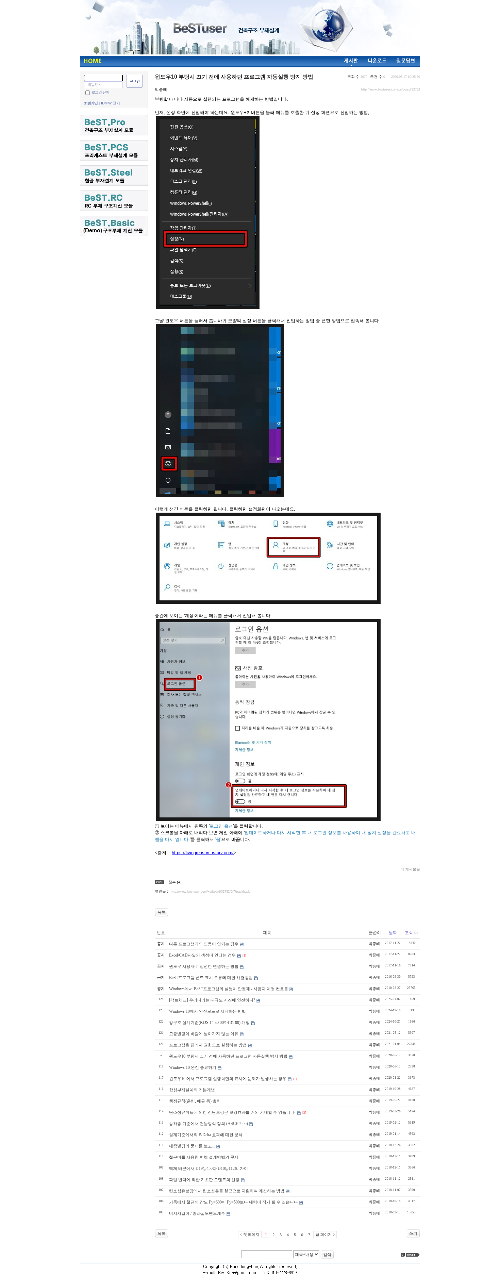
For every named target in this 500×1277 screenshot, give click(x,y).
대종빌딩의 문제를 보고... (192, 1146)
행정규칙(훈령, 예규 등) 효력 (195, 1101)
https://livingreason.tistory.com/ (203, 852)
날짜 (393, 932)
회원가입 (91, 103)
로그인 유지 (100, 92)
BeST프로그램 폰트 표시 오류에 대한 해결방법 (211, 977)
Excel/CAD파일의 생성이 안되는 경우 (202, 955)
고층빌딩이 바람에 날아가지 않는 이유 (203, 1033)
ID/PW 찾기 (110, 103)
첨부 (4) (175, 882)
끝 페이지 (324, 1234)
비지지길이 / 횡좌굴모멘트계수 (197, 1213)
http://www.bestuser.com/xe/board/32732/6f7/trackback (210, 891)
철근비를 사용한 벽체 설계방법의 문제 (203, 1157)
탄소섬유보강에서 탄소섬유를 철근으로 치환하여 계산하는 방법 (226, 1191)
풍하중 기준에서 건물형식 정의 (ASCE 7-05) (208, 1123)
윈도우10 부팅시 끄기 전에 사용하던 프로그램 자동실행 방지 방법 (234, 77)
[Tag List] (413, 1255)
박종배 (161, 89)
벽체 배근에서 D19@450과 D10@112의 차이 (208, 1168)
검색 (327, 1254)
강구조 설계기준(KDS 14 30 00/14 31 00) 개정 (209, 1022)
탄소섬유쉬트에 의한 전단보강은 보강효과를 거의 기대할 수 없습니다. (232, 1112)
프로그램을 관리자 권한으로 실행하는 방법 (208, 1045)
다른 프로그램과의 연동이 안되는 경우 (203, 944)
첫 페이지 (251, 1234)
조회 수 (411, 932)
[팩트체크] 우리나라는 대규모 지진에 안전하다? (212, 1000)
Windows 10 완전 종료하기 (192, 1067)
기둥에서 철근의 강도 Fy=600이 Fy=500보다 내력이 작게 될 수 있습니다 (233, 1202)
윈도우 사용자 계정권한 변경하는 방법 (203, 966)
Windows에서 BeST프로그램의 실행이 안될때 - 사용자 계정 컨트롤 (228, 988)
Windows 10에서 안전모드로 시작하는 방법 (207, 1011)
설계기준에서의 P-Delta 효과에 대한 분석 (206, 1134)
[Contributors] (403, 1255)
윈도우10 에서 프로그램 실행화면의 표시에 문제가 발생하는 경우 (227, 1078)
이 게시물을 (410, 869)
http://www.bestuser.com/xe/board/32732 (390, 89)
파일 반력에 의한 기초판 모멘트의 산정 (204, 1179)
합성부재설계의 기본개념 (192, 1090)
